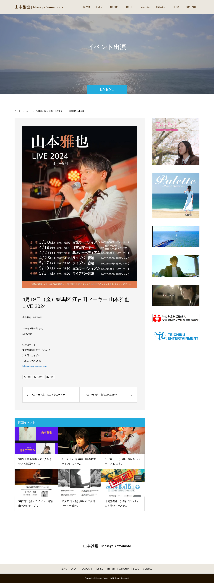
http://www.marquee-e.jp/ (34, 366)
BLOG (176, 7)
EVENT (100, 7)
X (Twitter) (161, 7)
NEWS (86, 7)
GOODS (114, 7)
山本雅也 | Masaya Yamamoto (39, 7)
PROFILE (129, 7)
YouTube (145, 7)
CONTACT (191, 7)
